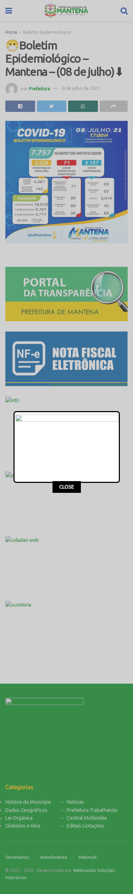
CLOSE (66, 487)
